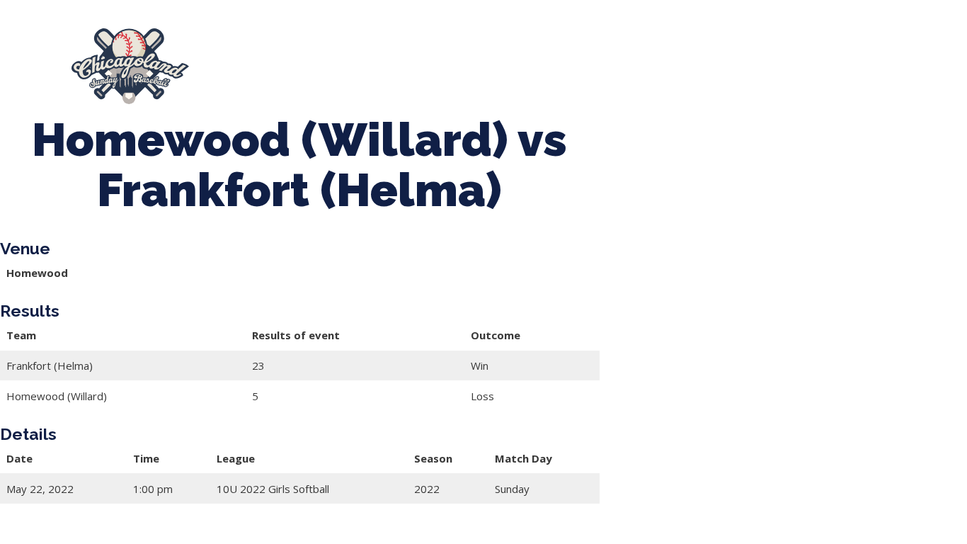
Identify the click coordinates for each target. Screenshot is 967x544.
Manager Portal (860, 59)
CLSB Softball (542, 59)
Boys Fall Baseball (651, 59)
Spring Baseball (340, 59)
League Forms (275, 73)
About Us (248, 59)
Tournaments (443, 59)
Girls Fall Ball (758, 59)
